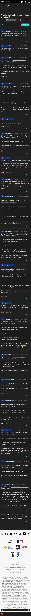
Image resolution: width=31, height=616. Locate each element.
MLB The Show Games (15, 572)
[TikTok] (29, 533)
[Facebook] (11, 533)
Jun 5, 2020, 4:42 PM (24, 119)
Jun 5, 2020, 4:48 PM (22, 231)
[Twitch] (20, 533)
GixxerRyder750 (9, 484)
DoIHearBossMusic (9, 461)
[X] (2, 533)
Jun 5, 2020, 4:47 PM (24, 196)
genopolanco (8, 303)
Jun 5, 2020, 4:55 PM (24, 379)
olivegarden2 (8, 45)
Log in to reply (25, 24)
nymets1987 (8, 31)
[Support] (26, 1)
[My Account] (29, 1)
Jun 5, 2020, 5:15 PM (18, 514)
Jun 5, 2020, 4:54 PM (22, 354)
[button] (2, 614)
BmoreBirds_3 (6, 514)
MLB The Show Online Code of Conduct (15, 569)
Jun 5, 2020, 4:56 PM (24, 400)
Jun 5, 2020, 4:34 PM (21, 57)
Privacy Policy (15, 564)
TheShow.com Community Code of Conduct (15, 567)
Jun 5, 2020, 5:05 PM (23, 484)
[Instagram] (6, 533)
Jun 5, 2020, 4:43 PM (22, 133)
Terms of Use (15, 562)
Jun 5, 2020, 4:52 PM (22, 303)
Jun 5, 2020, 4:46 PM (22, 179)
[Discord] (24, 533)
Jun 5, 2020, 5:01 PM (24, 461)
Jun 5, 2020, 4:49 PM (24, 265)
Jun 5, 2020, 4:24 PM (21, 31)
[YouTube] (15, 533)
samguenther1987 (9, 119)
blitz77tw (7, 157)
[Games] (22, 1)
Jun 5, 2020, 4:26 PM (22, 45)
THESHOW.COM (5, 1)
